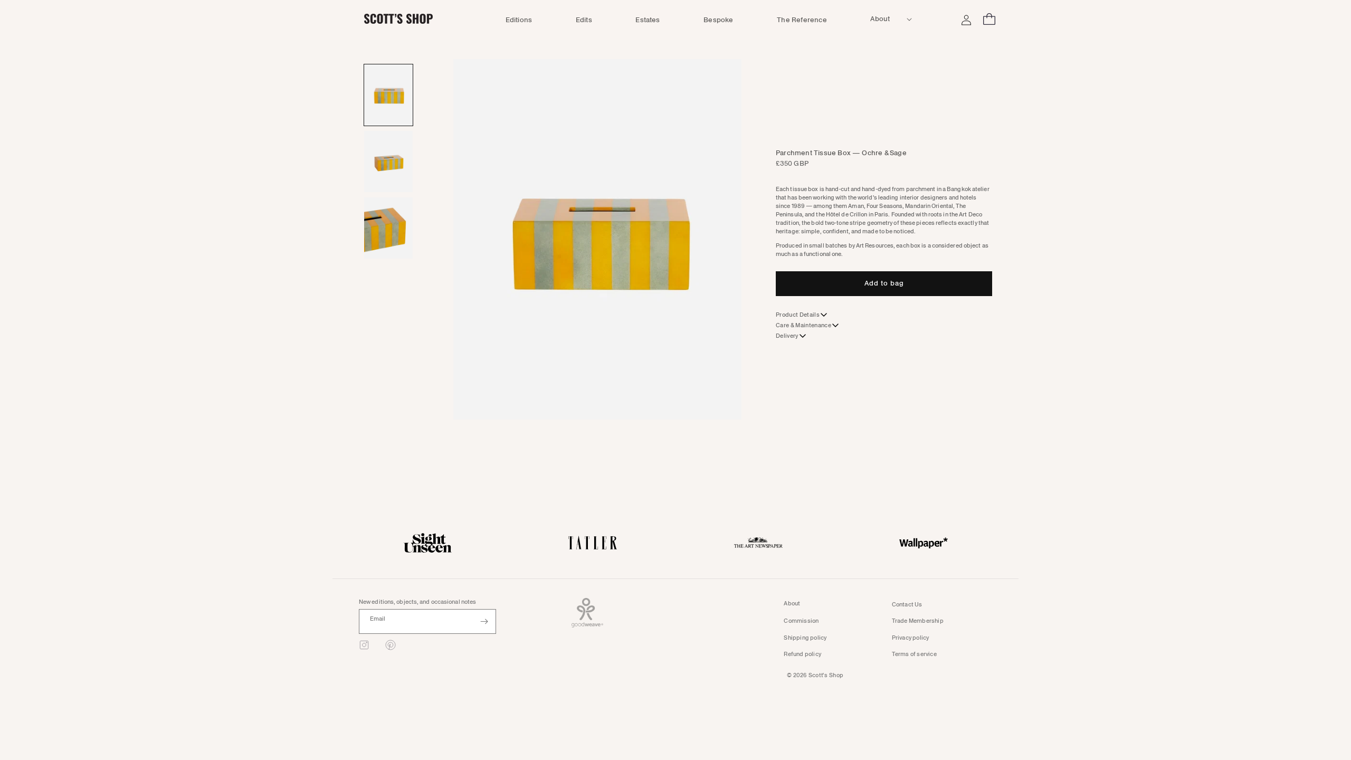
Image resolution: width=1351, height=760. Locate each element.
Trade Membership (918, 620)
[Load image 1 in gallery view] (388, 95)
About (792, 603)
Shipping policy (805, 637)
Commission (801, 620)
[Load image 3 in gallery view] (388, 228)
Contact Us (907, 604)
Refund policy (802, 654)
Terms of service (914, 654)
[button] (884, 19)
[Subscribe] (484, 621)
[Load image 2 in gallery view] (388, 161)
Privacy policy (910, 637)
